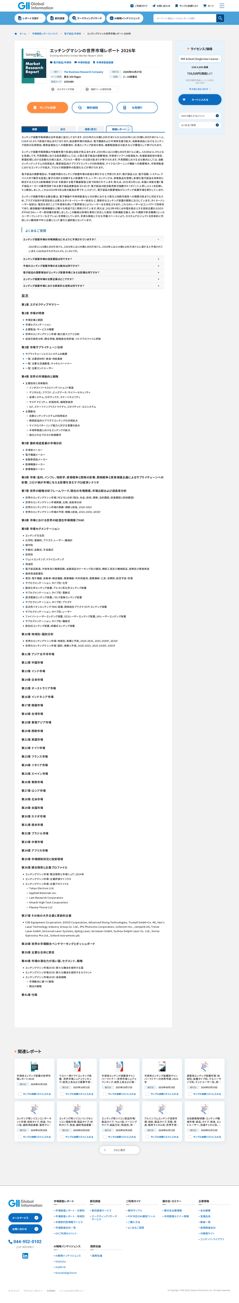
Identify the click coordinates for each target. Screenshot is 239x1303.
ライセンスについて (198, 89)
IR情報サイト (207, 1233)
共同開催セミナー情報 (176, 1216)
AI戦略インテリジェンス (68, 1255)
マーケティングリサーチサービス (104, 1218)
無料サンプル (135, 1210)
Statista (60, 1261)
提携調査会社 (208, 1227)
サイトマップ (13, 1290)
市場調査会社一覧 (65, 1227)
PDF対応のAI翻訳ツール (141, 1216)
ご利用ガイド (133, 1201)
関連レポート (119, 129)
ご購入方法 (134, 1222)
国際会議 (97, 1255)
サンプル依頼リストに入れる (37, 1094)
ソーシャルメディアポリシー (71, 1290)
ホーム (23, 33)
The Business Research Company (83, 72)
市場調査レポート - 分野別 (70, 1210)
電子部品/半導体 (73, 33)
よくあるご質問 (136, 1227)
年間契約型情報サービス (69, 1222)
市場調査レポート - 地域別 (70, 1216)
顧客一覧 (205, 1222)
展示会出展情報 (173, 1210)
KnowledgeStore (66, 1272)
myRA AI (60, 1267)
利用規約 (51, 1290)
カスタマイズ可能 (66, 90)
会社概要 (205, 1210)
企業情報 (204, 1201)
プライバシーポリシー (33, 1290)
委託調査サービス (101, 1210)
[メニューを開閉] (222, 6)
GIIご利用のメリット (66, 1233)
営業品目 (205, 1216)
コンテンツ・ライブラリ (212, 1239)
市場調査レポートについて (45, 33)
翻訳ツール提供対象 (102, 90)
